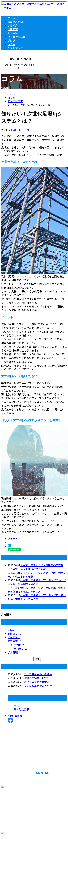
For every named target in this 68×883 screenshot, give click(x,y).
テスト (18, 705)
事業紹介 (13, 25)
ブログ (11, 40)
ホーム (11, 18)
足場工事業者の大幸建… (38, 674)
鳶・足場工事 (15, 101)
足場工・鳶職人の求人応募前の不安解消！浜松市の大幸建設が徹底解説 (35, 567)
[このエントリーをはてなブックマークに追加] (9, 546)
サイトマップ (15, 48)
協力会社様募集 (16, 37)
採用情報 (13, 29)
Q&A (11, 630)
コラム (11, 44)
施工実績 (13, 33)
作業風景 (14, 637)
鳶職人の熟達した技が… (38, 678)
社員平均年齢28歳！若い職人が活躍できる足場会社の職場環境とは (37, 582)
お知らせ (14, 633)
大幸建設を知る (16, 21)
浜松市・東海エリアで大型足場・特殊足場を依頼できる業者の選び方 (37, 589)
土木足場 (20, 645)
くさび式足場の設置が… (38, 685)
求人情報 (14, 652)
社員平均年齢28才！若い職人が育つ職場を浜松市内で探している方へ (37, 597)
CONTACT (12, 71)
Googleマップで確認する (16, 850)
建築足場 (21, 648)
